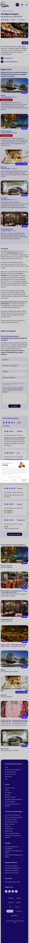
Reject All (4, 480)
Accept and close (24, 480)
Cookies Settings (14, 480)
